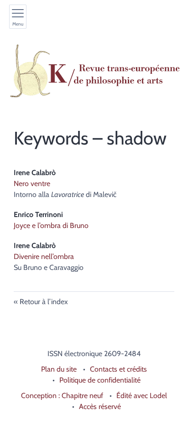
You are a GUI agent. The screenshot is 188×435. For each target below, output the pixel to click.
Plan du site (59, 369)
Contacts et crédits (118, 369)
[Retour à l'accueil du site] (94, 71)
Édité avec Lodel (141, 395)
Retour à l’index (44, 301)
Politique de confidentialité (100, 380)
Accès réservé (100, 406)
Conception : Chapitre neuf (62, 395)
